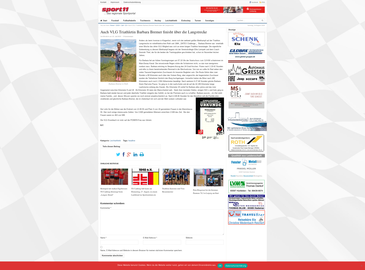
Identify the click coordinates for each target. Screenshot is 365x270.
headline (131, 141)
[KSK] (233, 12)
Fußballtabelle (129, 21)
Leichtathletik (171, 21)
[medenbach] (246, 224)
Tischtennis (145, 21)
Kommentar (105, 208)
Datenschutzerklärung (132, 2)
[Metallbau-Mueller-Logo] (246, 178)
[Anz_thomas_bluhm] (246, 209)
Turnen (198, 21)
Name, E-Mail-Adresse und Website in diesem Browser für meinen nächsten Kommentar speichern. (141, 250)
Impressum (115, 2)
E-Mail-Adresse (150, 238)
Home (112, 25)
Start (104, 21)
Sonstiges (209, 21)
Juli (122, 25)
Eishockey (185, 21)
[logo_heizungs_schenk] (246, 46)
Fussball (115, 21)
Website (189, 238)
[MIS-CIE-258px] (246, 108)
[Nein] (361, 265)
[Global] (246, 59)
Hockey (158, 21)
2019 (117, 25)
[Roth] (246, 152)
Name (103, 238)
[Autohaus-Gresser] (246, 84)
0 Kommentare (128, 36)
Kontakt (103, 2)
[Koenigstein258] (246, 132)
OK (220, 266)
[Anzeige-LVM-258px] (246, 193)
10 (126, 25)
